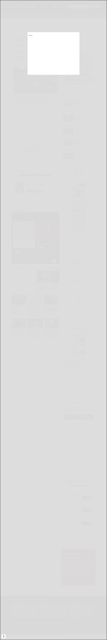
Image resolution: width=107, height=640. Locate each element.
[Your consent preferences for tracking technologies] (4, 636)
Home (30, 35)
